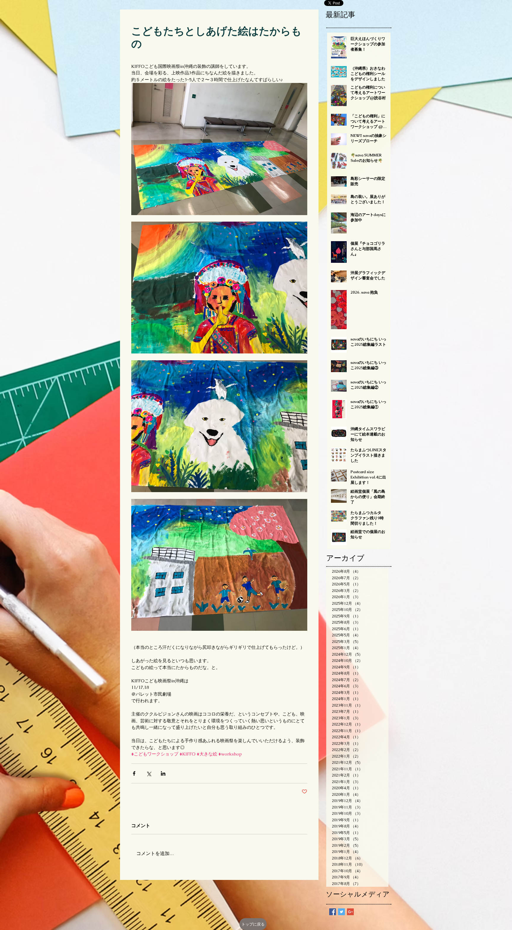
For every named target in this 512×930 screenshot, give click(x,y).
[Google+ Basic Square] (350, 911)
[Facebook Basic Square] (332, 911)
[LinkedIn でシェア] (163, 773)
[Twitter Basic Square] (341, 911)
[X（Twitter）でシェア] (148, 773)
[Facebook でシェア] (134, 773)
